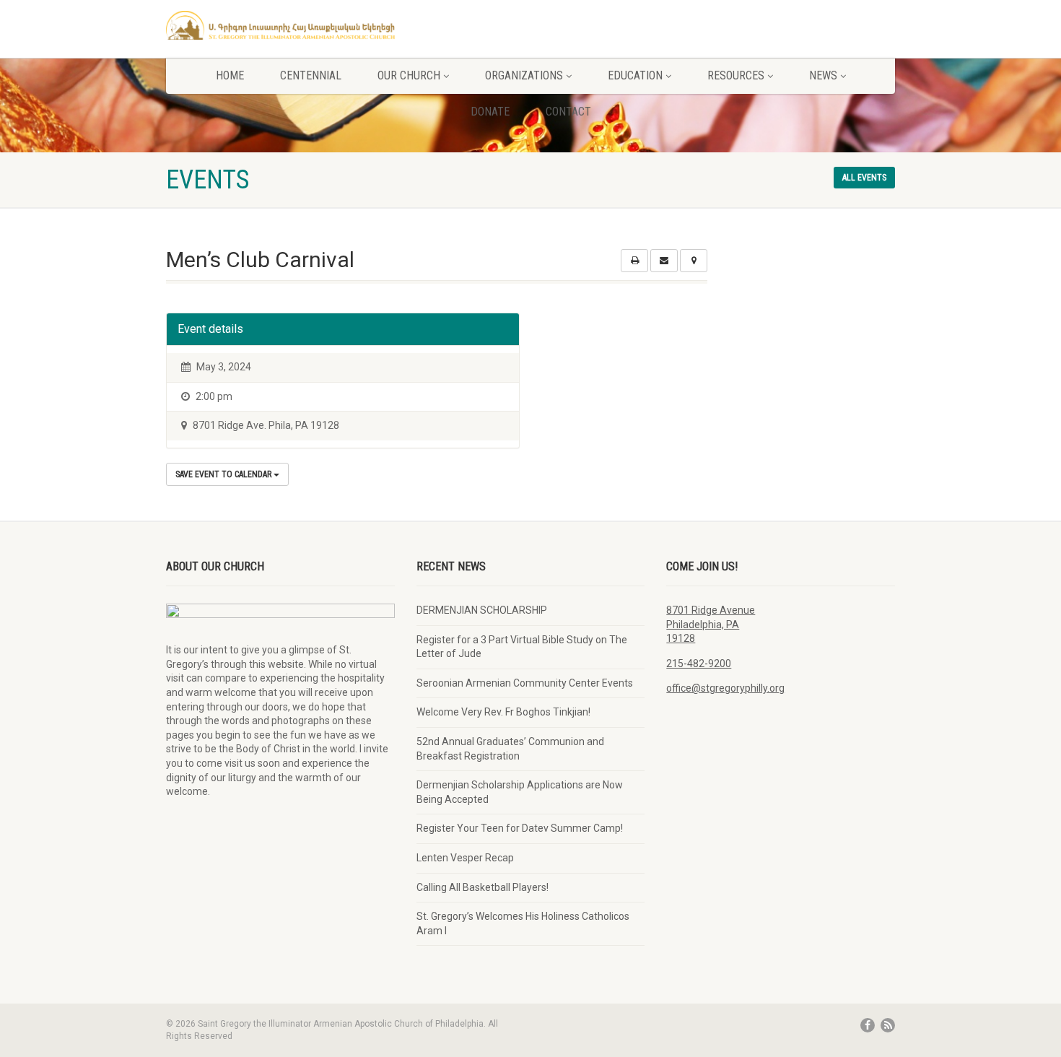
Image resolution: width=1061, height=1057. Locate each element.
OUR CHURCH (408, 75)
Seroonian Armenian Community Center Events (524, 683)
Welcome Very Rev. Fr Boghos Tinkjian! (503, 712)
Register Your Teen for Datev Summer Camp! (519, 828)
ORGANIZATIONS (524, 75)
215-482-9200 (698, 663)
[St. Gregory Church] (280, 25)
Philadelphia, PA (702, 624)
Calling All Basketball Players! (482, 887)
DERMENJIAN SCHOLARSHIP (481, 610)
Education (635, 75)
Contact (568, 111)
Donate (490, 111)
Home (230, 75)
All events (864, 178)
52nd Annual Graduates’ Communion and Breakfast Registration (510, 749)
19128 (680, 638)
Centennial (310, 75)
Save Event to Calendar (224, 474)
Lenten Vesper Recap (465, 858)
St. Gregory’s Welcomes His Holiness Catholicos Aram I (522, 923)
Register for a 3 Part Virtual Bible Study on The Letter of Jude (521, 647)
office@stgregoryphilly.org (725, 688)
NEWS (823, 75)
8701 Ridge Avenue (710, 610)
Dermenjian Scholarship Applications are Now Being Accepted (519, 792)
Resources (735, 75)
